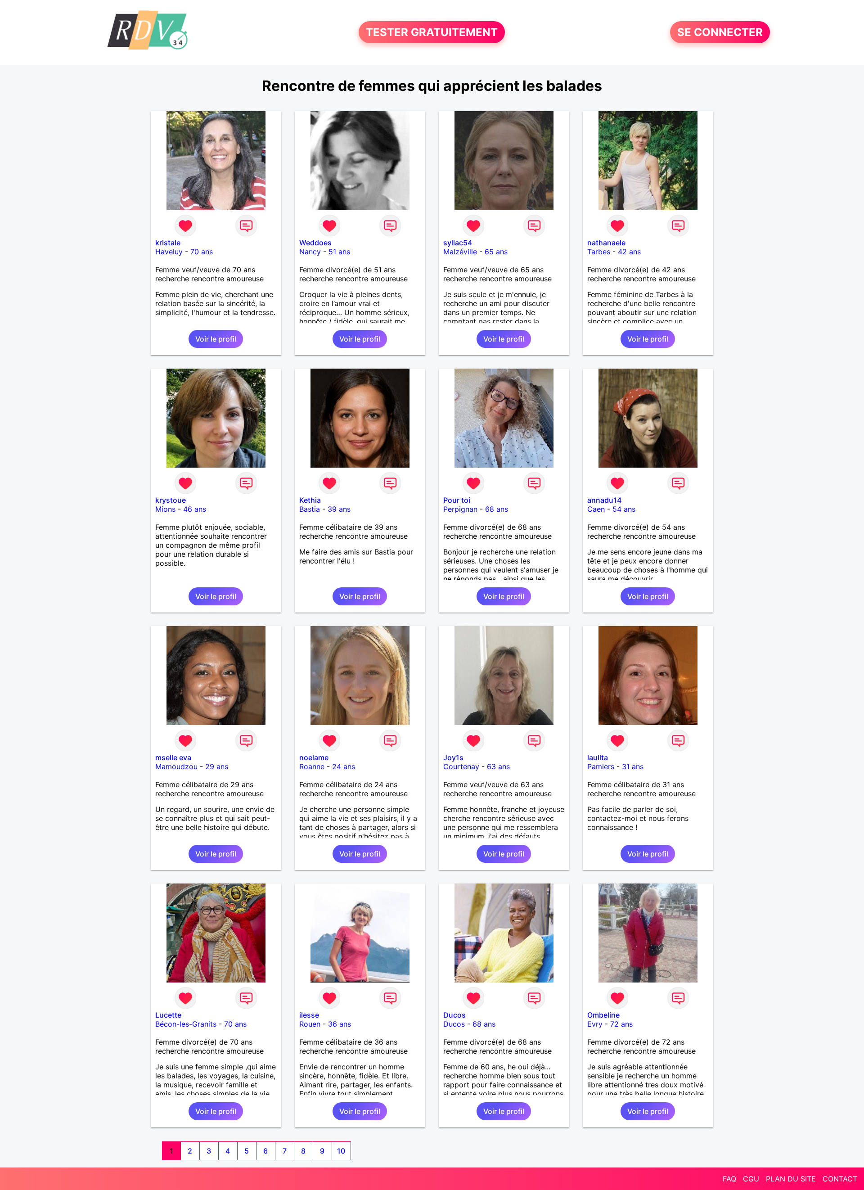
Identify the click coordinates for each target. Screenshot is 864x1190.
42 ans (629, 251)
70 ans (201, 251)
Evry (595, 1023)
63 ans (498, 766)
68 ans (496, 509)
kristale (167, 242)
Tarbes (598, 251)
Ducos (454, 1014)
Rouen (309, 1023)
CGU (751, 1178)
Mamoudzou (176, 766)
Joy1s (453, 757)
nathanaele (606, 242)
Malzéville (460, 251)
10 (341, 1150)
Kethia (310, 500)
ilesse (309, 1014)
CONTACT (840, 1178)
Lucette (168, 1014)
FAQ (729, 1178)
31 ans (633, 766)
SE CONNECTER (720, 32)
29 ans (216, 766)
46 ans (194, 509)
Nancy (310, 251)
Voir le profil (215, 338)
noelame (313, 757)
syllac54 (457, 242)
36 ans (339, 1023)
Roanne (311, 766)
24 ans (343, 766)
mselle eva (173, 757)
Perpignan (460, 509)
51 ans (339, 251)
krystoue (170, 500)
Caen (596, 509)
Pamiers (600, 766)
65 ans (496, 251)
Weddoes (315, 242)
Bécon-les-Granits (185, 1023)
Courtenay (461, 766)
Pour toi (456, 500)
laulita (597, 757)
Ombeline (603, 1014)
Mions (165, 509)
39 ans (339, 509)
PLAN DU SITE (791, 1178)
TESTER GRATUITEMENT (432, 32)
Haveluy (169, 251)
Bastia (309, 509)
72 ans (621, 1023)
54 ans (623, 509)
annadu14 (604, 500)
